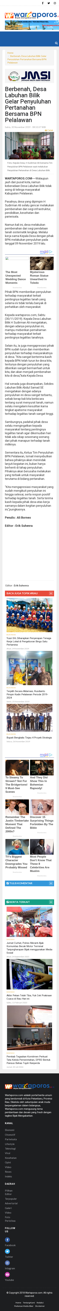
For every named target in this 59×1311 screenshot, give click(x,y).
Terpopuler (11, 1198)
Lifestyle (10, 1143)
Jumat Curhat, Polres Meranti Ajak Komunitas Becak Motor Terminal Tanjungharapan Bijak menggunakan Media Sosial (29, 948)
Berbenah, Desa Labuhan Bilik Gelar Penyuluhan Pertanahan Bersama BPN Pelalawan (26, 59)
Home (10, 52)
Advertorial (11, 1203)
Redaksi (40, 1302)
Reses (8, 1171)
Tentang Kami (29, 1302)
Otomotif (10, 1134)
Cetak (50, 130)
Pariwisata (11, 1139)
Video (8, 1167)
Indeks (8, 1176)
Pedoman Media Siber (23, 1306)
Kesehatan (11, 1157)
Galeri (8, 1208)
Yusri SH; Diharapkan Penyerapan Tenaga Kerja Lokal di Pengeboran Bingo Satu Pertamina (29, 641)
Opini (8, 1162)
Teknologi (10, 1148)
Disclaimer (40, 1306)
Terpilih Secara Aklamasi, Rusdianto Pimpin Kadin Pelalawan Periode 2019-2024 (27, 694)
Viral (7, 1153)
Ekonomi (9, 1129)
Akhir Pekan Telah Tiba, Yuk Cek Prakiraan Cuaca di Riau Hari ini (29, 997)
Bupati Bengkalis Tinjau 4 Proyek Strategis (29, 737)
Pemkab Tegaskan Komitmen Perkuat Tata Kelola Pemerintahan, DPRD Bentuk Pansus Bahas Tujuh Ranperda (28, 1060)
